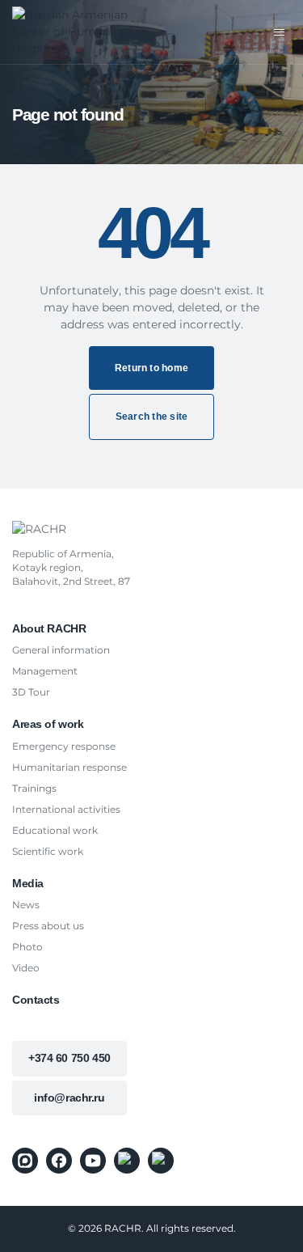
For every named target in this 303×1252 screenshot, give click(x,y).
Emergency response (64, 746)
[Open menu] (279, 32)
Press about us (48, 926)
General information (61, 650)
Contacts (36, 999)
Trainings (34, 788)
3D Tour (31, 692)
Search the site (152, 416)
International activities (66, 809)
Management (45, 671)
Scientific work (47, 851)
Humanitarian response (69, 767)
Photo (27, 947)
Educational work (55, 830)
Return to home (151, 368)
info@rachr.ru (69, 1097)
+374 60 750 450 (69, 1057)
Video (26, 968)
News (26, 905)
